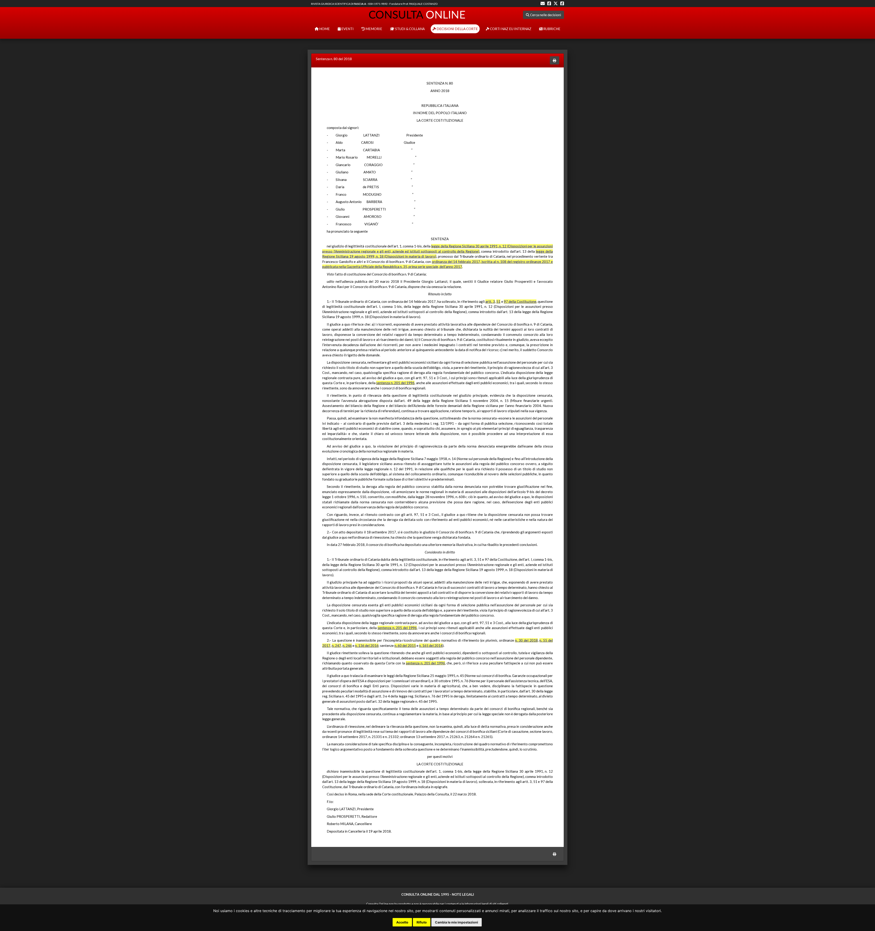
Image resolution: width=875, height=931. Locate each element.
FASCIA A (360, 3)
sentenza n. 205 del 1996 (395, 383)
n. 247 (336, 645)
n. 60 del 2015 (405, 645)
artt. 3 (490, 301)
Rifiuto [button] (422, 922)
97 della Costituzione (520, 301)
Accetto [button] (402, 922)
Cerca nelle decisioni (545, 15)
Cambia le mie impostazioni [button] (456, 922)
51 (498, 301)
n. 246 (347, 645)
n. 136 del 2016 (366, 645)
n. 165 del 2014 (431, 645)
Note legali (463, 894)
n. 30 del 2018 (526, 640)
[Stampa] (554, 60)
